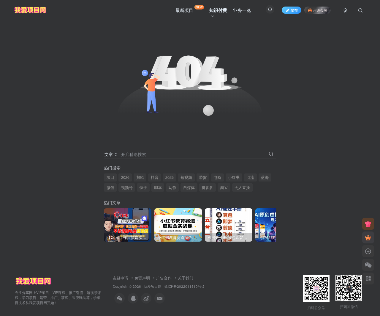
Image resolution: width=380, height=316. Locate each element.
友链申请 (120, 278)
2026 (125, 177)
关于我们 (185, 278)
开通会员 (320, 9)
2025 (169, 177)
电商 (217, 177)
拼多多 (207, 187)
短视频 (186, 177)
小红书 (234, 177)
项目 (110, 177)
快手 (143, 187)
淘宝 (224, 187)
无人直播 (242, 187)
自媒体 (189, 187)
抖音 (155, 177)
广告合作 (164, 278)
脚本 (158, 187)
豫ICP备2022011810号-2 (184, 286)
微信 (110, 187)
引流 (250, 177)
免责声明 (142, 278)
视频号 (127, 187)
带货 (203, 177)
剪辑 (140, 177)
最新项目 (189, 9)
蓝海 (265, 177)
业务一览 (242, 10)
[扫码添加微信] (368, 265)
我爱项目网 (153, 286)
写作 (172, 187)
